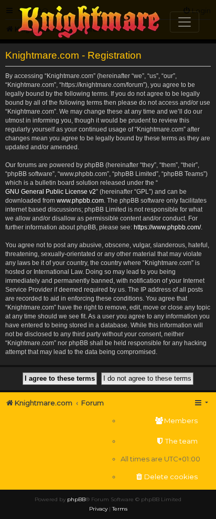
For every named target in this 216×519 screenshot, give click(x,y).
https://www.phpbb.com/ (167, 227)
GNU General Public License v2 (50, 191)
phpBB (76, 499)
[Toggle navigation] (184, 22)
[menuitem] (160, 421)
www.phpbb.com (80, 200)
